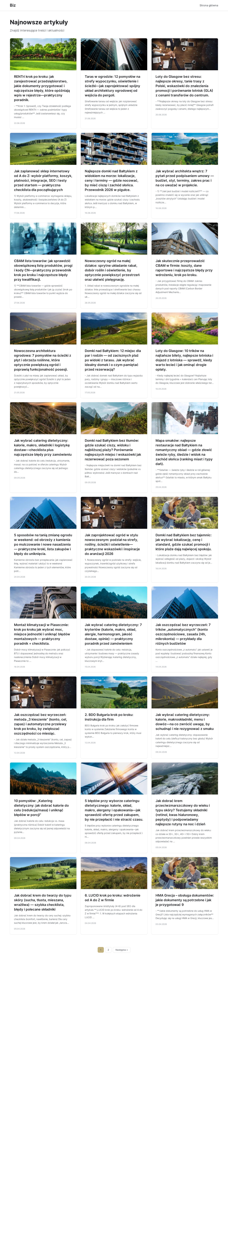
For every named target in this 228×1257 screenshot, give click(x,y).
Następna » (122, 949)
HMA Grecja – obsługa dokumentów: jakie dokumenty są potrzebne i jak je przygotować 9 (185, 900)
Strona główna (209, 5)
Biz (13, 5)
